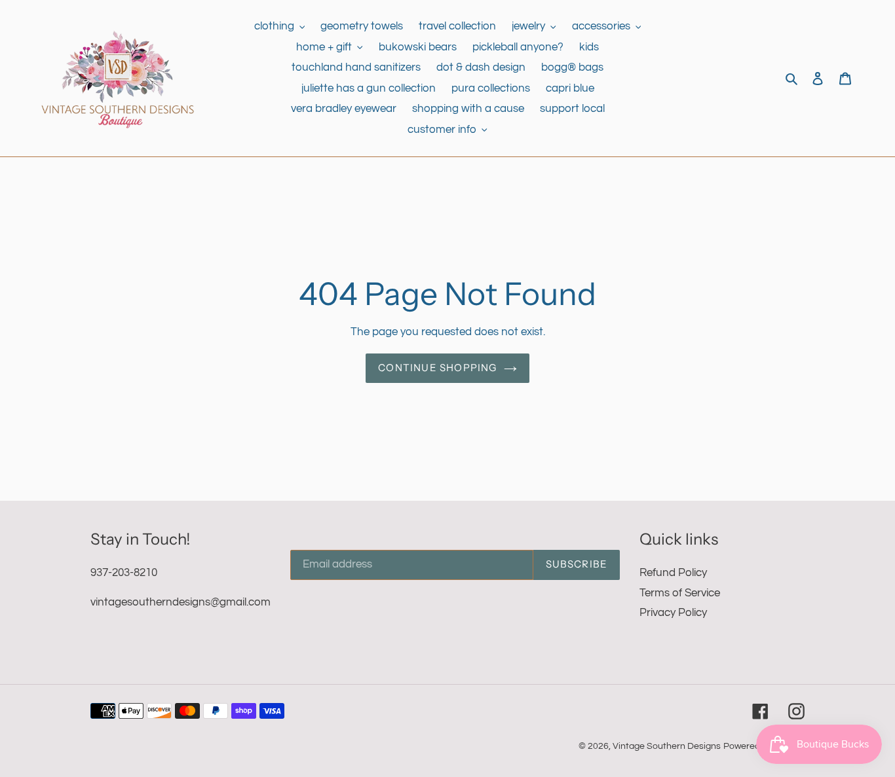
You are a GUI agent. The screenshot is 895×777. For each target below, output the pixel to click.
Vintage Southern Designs (667, 746)
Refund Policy (673, 573)
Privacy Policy (673, 613)
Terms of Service (679, 593)
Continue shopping (437, 367)
